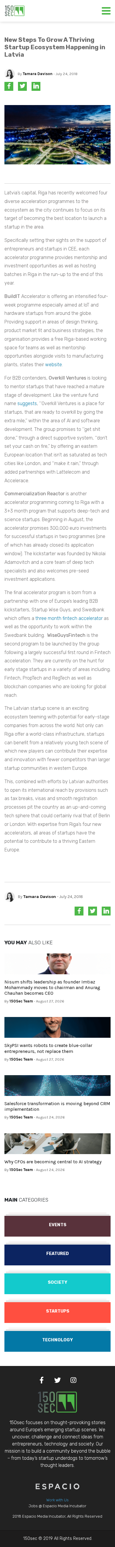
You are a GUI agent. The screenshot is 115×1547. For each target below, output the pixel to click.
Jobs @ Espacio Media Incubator (57, 1506)
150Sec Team (21, 1001)
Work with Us (57, 1500)
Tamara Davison (37, 74)
